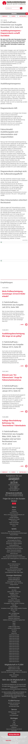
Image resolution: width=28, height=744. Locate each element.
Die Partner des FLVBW (14, 706)
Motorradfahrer (14, 615)
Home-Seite (8, 740)
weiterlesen (22, 16)
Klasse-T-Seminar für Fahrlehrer (14, 550)
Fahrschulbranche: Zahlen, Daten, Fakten (14, 572)
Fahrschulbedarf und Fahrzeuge (14, 581)
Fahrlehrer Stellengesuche (14, 579)
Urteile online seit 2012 (14, 658)
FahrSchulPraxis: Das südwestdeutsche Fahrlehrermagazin (14, 533)
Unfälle (14, 625)
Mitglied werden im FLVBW (14, 668)
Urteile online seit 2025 (14, 636)
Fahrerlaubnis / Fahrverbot (14, 600)
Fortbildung (14, 511)
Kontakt (14, 724)
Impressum (14, 727)
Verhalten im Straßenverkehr (14, 628)
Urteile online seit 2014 (14, 654)
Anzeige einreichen (14, 584)
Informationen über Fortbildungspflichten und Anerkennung (14, 558)
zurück (13, 16)
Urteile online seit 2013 (14, 656)
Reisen (14, 621)
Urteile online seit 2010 (14, 661)
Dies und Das (14, 598)
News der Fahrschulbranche (14, 531)
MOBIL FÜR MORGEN (14, 675)
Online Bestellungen (14, 715)
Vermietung (14, 630)
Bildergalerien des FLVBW (14, 711)
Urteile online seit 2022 (14, 641)
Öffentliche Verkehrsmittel (14, 616)
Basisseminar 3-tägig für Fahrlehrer (14, 541)
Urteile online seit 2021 (14, 643)
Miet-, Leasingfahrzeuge (14, 613)
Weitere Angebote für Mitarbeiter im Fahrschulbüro (14, 556)
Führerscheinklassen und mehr (14, 570)
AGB (14, 722)
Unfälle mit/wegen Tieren (14, 626)
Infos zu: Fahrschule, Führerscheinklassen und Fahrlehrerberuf (14, 515)
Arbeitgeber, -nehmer (14, 593)
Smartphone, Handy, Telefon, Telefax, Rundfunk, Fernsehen (14, 608)
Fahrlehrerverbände (14, 704)
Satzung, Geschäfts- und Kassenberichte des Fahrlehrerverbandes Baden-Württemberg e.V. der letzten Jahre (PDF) (14, 696)
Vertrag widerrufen (14, 725)
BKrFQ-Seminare (14, 553)
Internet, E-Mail (14, 610)
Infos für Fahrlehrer (14, 567)
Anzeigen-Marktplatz (14, 517)
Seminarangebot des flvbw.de (14, 540)
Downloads (14, 713)
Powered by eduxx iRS (14, 742)
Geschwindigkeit (14, 606)
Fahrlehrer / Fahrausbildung (14, 601)
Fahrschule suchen (14, 513)
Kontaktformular (15, 490)
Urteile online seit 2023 (14, 639)
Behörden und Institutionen (14, 703)
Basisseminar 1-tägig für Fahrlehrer (14, 543)
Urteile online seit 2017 (14, 649)
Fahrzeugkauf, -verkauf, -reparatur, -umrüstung (14, 603)
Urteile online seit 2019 (14, 646)
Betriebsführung (14, 595)
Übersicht (5, 16)
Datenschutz (14, 633)
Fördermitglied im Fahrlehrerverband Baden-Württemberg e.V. (14, 689)
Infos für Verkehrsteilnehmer (14, 564)
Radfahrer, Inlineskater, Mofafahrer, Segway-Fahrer (14, 620)
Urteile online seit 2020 (14, 644)
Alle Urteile (14, 590)
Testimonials (14, 676)
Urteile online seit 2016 (14, 651)
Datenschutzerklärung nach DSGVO (14, 729)
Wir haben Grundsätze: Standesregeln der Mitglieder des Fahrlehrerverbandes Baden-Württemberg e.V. (14, 692)
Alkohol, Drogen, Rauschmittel (14, 591)
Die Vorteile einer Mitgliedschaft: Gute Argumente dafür (14, 684)
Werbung (14, 631)
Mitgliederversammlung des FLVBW (14, 670)
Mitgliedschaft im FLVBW (14, 519)
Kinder (14, 611)
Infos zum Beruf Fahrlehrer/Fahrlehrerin (14, 569)
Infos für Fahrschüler (14, 565)
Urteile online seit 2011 (14, 659)
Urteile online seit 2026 (14, 635)
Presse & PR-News (14, 534)
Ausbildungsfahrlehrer (14, 545)
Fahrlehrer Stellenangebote (14, 577)
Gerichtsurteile (14, 520)
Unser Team (14, 730)
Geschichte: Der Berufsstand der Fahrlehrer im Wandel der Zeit (14, 672)
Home (14, 720)
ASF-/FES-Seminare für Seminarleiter (14, 555)
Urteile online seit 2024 (14, 638)
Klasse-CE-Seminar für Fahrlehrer (14, 546)
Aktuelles (14, 13)
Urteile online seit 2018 (14, 648)
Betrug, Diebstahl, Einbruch (14, 596)
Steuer (14, 623)
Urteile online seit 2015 (14, 653)
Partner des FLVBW (14, 524)
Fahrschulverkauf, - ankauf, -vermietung (14, 582)
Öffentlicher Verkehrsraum (14, 618)
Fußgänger (14, 605)
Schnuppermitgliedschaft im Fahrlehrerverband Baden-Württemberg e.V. (14, 687)
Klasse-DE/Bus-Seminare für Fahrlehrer (14, 548)
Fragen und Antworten (14, 522)
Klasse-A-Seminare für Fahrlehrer (14, 551)
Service (14, 525)
